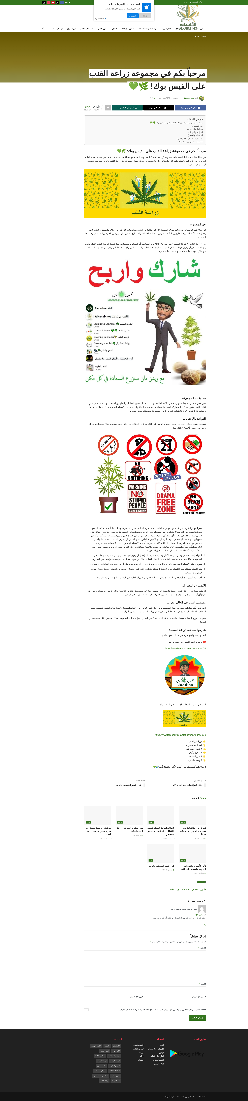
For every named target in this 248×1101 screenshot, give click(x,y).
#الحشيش (116, 1046)
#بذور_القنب (105, 1051)
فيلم (142, 1056)
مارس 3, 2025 (105, 838)
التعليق (202, 947)
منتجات (140, 1060)
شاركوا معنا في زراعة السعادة (190, 142)
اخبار (150, 860)
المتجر (114, 28)
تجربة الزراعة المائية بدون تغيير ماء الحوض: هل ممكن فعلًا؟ (193, 831)
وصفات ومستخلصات (147, 28)
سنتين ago (199, 914)
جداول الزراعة (128, 28)
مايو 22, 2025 (168, 838)
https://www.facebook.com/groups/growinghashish (180, 735)
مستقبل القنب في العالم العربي (189, 138)
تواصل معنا (58, 28)
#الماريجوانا (116, 1051)
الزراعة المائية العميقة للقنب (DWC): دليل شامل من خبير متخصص (160, 831)
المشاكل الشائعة (114, 1070)
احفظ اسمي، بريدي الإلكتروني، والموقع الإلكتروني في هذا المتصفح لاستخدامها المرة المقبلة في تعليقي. (162, 1009)
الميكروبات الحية (100, 1070)
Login (66, 2)
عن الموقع (71, 28)
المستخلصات (138, 1045)
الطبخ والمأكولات (157, 1056)
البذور (161, 1052)
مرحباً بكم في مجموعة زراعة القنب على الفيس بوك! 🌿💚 (176, 122)
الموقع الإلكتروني (198, 996)
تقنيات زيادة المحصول (100, 1075)
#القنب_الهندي (96, 1046)
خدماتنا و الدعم (87, 28)
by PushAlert (99, 19)
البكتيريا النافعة (99, 1056)
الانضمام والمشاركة (194, 135)
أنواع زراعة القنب (114, 1056)
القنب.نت (196, 1097)
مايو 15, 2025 (136, 835)
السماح (132, 15)
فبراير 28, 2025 (199, 873)
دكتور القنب (102, 28)
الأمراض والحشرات (156, 1049)
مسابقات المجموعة (195, 129)
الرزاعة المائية (115, 1061)
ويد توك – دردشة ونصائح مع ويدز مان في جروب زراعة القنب (98, 831)
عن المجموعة (197, 126)
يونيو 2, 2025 (199, 838)
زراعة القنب (104, 1080)
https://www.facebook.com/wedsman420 (185, 648)
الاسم (202, 983)
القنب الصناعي (158, 1060)
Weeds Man (189, 98)
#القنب (107, 1046)
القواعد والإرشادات (195, 132)
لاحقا (145, 15)
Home (203, 36)
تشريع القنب (138, 1049)
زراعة (197, 36)
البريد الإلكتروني (135, 996)
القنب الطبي (159, 1064)
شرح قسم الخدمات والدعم (161, 866)
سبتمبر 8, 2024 (172, 98)
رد (205, 924)
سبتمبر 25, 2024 (167, 870)
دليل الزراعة (165, 28)
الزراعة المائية (102, 1061)
